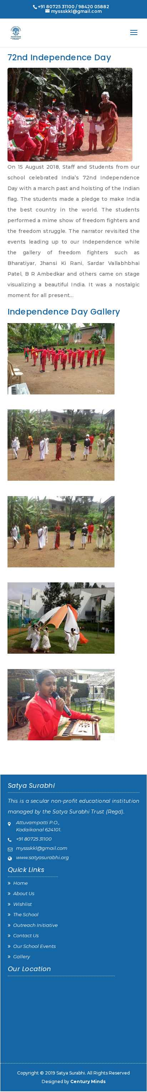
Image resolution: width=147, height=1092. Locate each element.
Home (20, 883)
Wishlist (22, 904)
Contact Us (26, 935)
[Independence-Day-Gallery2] (73, 445)
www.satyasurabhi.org (42, 857)
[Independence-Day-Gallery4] (73, 618)
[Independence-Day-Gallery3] (73, 531)
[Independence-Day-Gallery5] (73, 704)
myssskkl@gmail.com (41, 848)
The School (26, 914)
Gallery (21, 956)
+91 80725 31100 (34, 839)
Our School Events (34, 946)
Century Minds (88, 1081)
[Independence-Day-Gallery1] (73, 358)
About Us (23, 893)
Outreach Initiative (35, 925)
